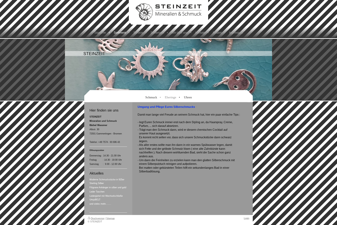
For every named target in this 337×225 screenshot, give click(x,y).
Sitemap (110, 218)
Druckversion (97, 218)
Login (246, 218)
